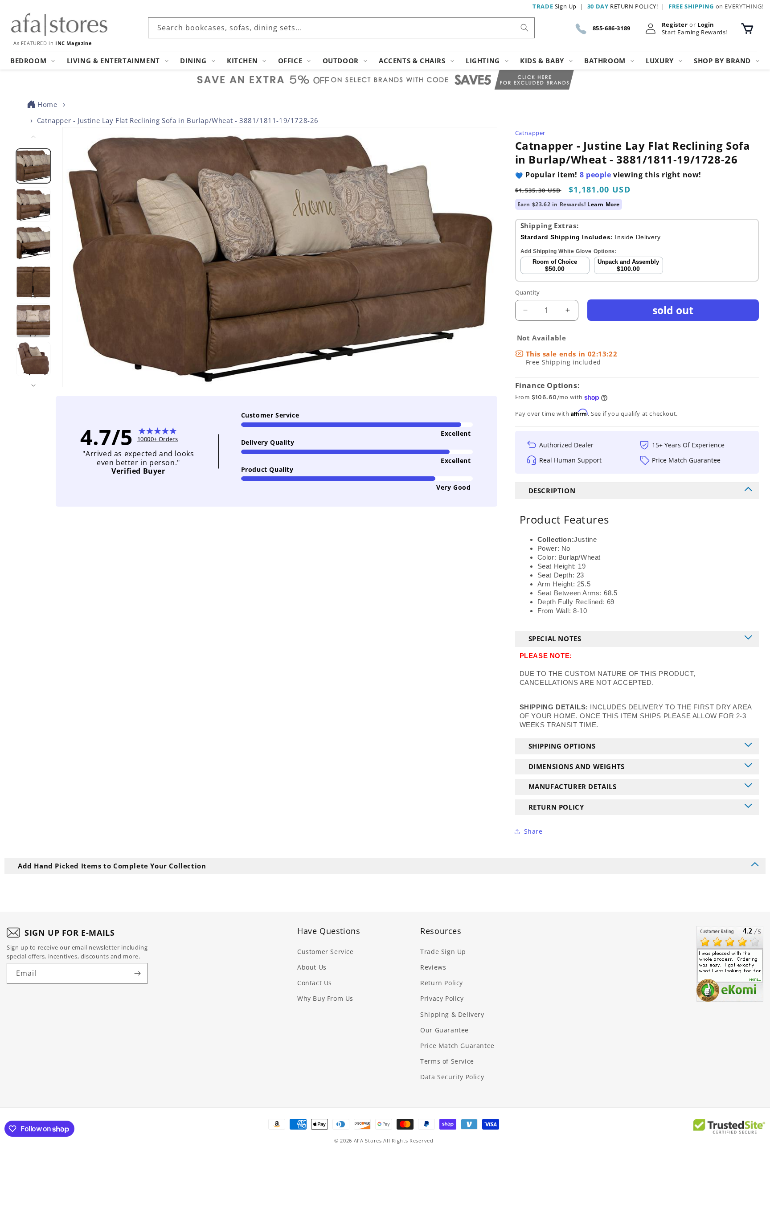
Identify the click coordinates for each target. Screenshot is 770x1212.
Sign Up (554, 6)
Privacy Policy (441, 998)
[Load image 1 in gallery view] (33, 166)
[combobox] (341, 28)
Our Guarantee (444, 1030)
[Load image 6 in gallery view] (33, 359)
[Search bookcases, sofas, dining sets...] (524, 27)
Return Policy (441, 983)
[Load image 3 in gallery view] (33, 243)
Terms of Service (447, 1061)
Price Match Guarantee (457, 1045)
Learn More (603, 204)
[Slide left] (33, 137)
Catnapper (530, 133)
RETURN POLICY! (622, 6)
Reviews (433, 967)
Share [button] (533, 831)
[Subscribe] (137, 973)
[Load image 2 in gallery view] (33, 205)
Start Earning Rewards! (694, 32)
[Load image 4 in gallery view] (33, 282)
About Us (312, 967)
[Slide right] (33, 385)
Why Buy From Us (325, 998)
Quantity (527, 292)
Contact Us (314, 983)
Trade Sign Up (443, 951)
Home (47, 104)
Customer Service (325, 951)
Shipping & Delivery (452, 1014)
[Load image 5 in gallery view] (33, 320)
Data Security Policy (452, 1077)
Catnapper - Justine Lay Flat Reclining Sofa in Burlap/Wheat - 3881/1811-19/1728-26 (178, 120)
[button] (747, 28)
